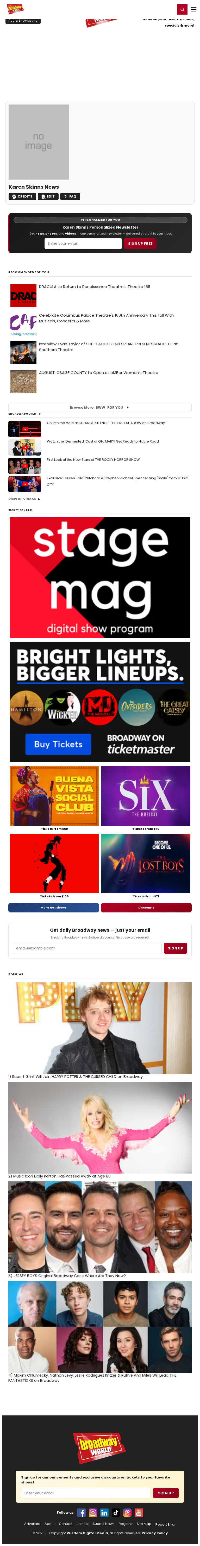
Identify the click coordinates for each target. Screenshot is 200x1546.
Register (154, 9)
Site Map (144, 1524)
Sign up (175, 948)
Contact (65, 1524)
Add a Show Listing (23, 21)
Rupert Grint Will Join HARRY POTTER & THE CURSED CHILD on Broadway (75, 1076)
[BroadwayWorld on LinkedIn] (104, 1512)
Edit (51, 196)
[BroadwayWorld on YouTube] (138, 1512)
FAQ (72, 196)
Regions (126, 1524)
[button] (182, 9)
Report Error (165, 1524)
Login (169, 9)
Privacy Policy (155, 1533)
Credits (25, 196)
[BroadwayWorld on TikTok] (116, 1512)
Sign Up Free (140, 243)
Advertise (32, 1524)
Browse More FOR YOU (96, 407)
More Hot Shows (54, 907)
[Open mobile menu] (194, 9)
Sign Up (166, 1493)
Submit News (104, 1524)
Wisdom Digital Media (87, 1533)
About (50, 1524)
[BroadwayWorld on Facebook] (81, 1512)
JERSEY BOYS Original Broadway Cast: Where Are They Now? (67, 1275)
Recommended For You (28, 272)
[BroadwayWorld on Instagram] (93, 1512)
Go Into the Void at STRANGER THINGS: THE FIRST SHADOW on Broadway (106, 422)
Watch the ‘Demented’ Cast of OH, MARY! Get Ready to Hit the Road (103, 441)
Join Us (83, 1524)
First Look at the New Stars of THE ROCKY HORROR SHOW (93, 459)
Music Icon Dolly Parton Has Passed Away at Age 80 (59, 1176)
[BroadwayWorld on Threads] (127, 1512)
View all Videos (22, 498)
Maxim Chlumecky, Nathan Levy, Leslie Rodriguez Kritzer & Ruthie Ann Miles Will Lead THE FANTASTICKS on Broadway (92, 1378)
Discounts (146, 907)
